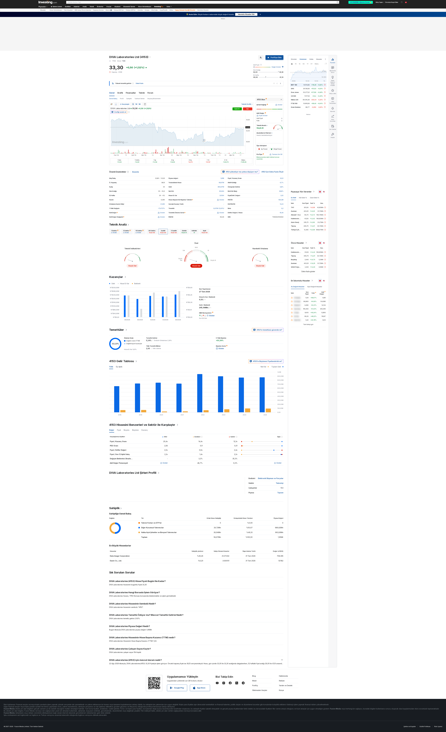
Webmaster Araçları (259, 690)
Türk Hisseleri (68, 10)
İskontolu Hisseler (203, 10)
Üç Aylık (119, 367)
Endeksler (303, 59)
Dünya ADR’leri (119, 10)
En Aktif (293, 197)
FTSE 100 (294, 103)
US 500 (293, 96)
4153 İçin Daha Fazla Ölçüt (272, 172)
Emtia (311, 59)
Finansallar (131, 93)
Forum (150, 93)
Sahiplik (129, 98)
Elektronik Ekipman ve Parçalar (270, 478)
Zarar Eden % (314, 197)
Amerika (140, 10)
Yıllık (111, 367)
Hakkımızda (283, 676)
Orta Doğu (154, 10)
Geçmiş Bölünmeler (154, 98)
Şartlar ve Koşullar (410, 726)
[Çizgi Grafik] (116, 104)
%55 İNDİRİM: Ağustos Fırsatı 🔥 (360, 2)
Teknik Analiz (118, 224)
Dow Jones (295, 92)
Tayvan (280, 493)
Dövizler (294, 59)
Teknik (142, 93)
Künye (281, 690)
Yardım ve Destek (285, 685)
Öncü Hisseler (297, 243)
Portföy (255, 685)
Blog (254, 676)
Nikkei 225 (294, 99)
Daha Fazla (139, 83)
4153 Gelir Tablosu (121, 361)
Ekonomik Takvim (129, 6)
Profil (122, 98)
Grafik (120, 93)
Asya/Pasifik (163, 10)
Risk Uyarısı (438, 726)
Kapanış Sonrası (98, 10)
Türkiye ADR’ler (131, 10)
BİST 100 (294, 85)
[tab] (114, 231)
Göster (165, 463)
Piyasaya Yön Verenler (301, 191)
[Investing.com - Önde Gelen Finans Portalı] (48, 2)
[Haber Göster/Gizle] (145, 104)
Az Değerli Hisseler (297, 286)
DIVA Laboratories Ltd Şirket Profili (132, 472)
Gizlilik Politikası (425, 726)
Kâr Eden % (303, 197)
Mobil (254, 681)
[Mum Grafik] (111, 104)
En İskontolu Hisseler (300, 280)
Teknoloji (279, 483)
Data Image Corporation (120, 556)
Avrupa (147, 10)
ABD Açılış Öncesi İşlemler (83, 10)
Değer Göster (276, 67)
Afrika (171, 10)
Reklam (282, 681)
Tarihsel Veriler (139, 98)
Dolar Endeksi (295, 107)
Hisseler (43, 10)
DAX (292, 88)
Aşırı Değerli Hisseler (314, 286)
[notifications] (401, 2)
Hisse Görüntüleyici (144, 6)
